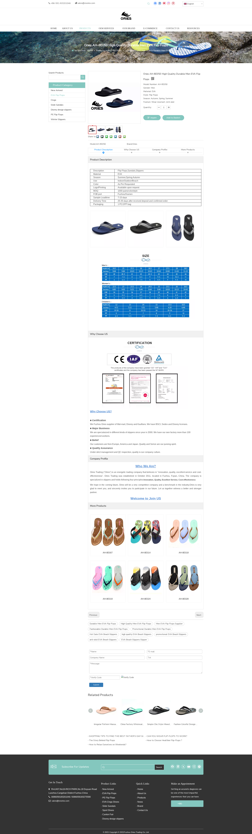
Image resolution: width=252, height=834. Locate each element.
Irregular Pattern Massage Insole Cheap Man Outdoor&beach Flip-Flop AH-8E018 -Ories (106, 724)
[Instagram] (168, 3)
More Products (188, 149)
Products (141, 798)
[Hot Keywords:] (148, 3)
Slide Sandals (57, 104)
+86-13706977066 (185, 804)
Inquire (154, 117)
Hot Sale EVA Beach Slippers (103, 634)
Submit (96, 685)
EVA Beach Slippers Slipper (134, 639)
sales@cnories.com (86, 3)
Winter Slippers (58, 119)
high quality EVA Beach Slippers (136, 634)
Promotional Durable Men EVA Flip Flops (151, 629)
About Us (141, 793)
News (140, 802)
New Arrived (56, 90)
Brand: (130, 144)
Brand (140, 806)
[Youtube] (164, 3)
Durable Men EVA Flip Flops (103, 623)
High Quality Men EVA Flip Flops (136, 623)
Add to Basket (173, 117)
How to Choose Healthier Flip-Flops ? (164, 740)
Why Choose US (131, 149)
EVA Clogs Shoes (110, 802)
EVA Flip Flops (58, 95)
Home (140, 789)
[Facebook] (155, 3)
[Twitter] (183, 766)
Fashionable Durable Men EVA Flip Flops (109, 629)
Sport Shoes (108, 810)
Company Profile (159, 149)
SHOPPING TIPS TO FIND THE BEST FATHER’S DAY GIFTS (117, 736)
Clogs (53, 100)
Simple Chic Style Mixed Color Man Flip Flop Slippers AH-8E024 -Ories (159, 724)
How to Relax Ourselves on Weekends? (107, 744)
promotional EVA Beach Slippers (171, 634)
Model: (93, 144)
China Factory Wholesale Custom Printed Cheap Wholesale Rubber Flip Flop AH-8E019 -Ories (132, 724)
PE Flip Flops (57, 114)
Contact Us (142, 810)
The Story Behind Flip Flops (102, 740)
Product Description (103, 149)
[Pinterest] (173, 3)
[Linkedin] (159, 3)
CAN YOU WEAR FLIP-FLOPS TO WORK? (167, 736)
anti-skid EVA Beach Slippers (103, 639)
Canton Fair (107, 814)
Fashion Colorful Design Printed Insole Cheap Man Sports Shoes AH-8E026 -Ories (186, 724)
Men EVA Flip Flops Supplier (169, 623)
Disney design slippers (61, 109)
